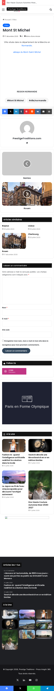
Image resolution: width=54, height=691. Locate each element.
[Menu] (3, 10)
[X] (10, 111)
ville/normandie (38, 100)
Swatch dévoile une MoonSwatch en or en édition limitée (38, 457)
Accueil (7, 20)
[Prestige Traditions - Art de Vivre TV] (17, 9)
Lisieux (31, 225)
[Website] (27, 142)
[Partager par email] (43, 111)
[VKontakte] (38, 111)
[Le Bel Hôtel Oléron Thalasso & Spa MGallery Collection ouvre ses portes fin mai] (44, 634)
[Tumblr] (21, 111)
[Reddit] (32, 111)
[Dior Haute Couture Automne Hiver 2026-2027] (40, 485)
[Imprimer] (49, 111)
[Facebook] (5, 111)
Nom (4, 308)
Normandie (27, 45)
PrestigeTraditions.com (27, 138)
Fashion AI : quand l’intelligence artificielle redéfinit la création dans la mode (13, 458)
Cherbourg (33, 234)
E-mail (5, 319)
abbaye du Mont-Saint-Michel (27, 52)
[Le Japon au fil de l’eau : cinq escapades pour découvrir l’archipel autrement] (14, 477)
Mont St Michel (16, 100)
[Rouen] (14, 241)
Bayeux (5, 225)
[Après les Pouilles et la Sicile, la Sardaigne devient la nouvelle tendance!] (27, 624)
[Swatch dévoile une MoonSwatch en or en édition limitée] (40, 445)
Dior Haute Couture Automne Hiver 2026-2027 (26, 3)
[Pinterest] (26, 111)
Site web (5, 330)
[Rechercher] (50, 10)
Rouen (5, 251)
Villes (14, 20)
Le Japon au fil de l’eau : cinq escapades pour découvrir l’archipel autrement (13, 490)
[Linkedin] (16, 111)
